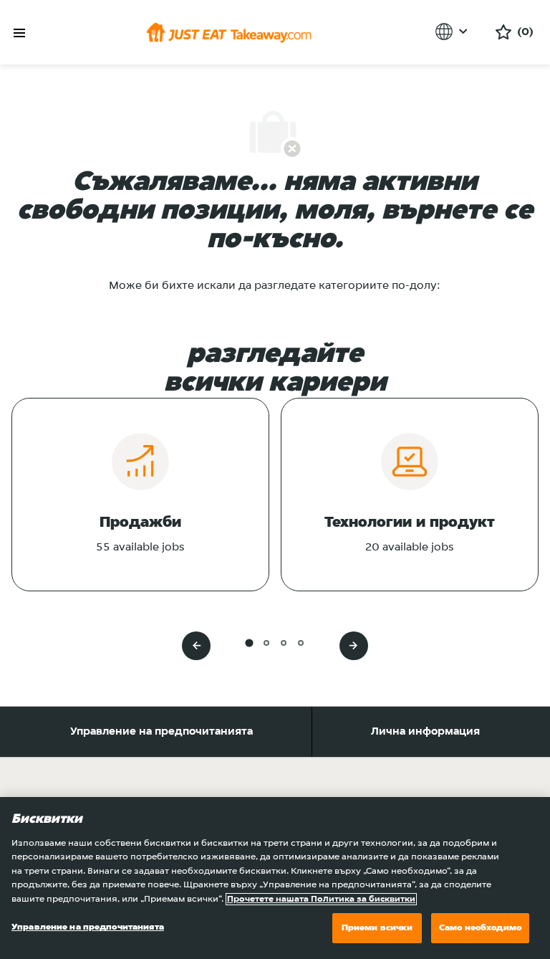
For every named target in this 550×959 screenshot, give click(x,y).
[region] (275, 878)
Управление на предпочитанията (161, 732)
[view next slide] (353, 645)
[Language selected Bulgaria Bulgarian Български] (454, 31)
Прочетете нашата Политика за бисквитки (321, 899)
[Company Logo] (229, 32)
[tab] (249, 643)
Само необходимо (480, 927)
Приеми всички (377, 927)
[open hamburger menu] (19, 33)
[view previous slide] (196, 645)
